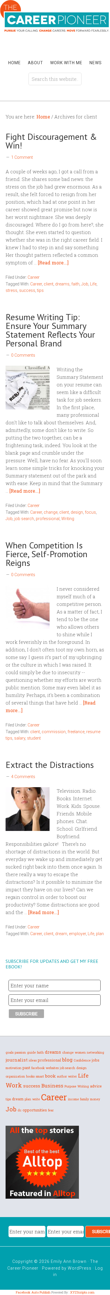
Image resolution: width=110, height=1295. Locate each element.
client (48, 284)
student (34, 738)
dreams (62, 284)
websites (52, 1068)
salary (19, 738)
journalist (17, 1060)
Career (34, 277)
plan (100, 933)
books (30, 1076)
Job (84, 284)
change (50, 512)
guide (31, 1052)
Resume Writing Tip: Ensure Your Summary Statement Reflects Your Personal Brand (50, 330)
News (95, 62)
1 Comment (22, 157)
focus (90, 512)
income (73, 1099)
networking (95, 1052)
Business (52, 1085)
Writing (67, 518)
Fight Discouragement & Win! (51, 141)
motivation (13, 1068)
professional (48, 518)
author (62, 1076)
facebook (38, 1068)
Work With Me (66, 62)
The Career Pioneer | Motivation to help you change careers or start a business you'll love (55, 25)
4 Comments (23, 776)
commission (54, 731)
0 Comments (23, 355)
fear (51, 1110)
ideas (33, 1060)
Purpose (70, 1086)
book (50, 1076)
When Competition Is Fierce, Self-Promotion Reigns (46, 553)
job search (24, 518)
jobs (95, 1060)
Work (14, 1085)
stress (11, 290)
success (27, 290)
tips (40, 290)
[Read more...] (53, 262)
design (77, 512)
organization (15, 1076)
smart (40, 1076)
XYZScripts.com (82, 1292)
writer (72, 1076)
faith (75, 284)
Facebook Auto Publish (33, 1292)
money (95, 1099)
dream (61, 933)
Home (14, 62)
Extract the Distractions (51, 764)
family (84, 1099)
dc (19, 1110)
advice (96, 1086)
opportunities (35, 1110)
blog (67, 1059)
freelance (75, 731)
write (36, 1099)
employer (77, 933)
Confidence (82, 1060)
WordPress (80, 1268)
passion (20, 1052)
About (35, 62)
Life (93, 284)
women (80, 1052)
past (26, 1067)
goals (9, 1052)
